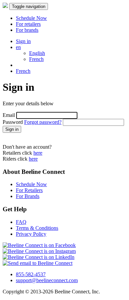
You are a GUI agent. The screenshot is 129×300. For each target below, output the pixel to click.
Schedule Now (31, 184)
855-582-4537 (31, 274)
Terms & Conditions (37, 228)
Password (13, 122)
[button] (71, 47)
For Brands (27, 196)
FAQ (21, 222)
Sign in (23, 41)
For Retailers (29, 190)
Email (9, 115)
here (37, 153)
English (37, 53)
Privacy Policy (31, 234)
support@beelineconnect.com (47, 280)
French (36, 59)
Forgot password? (43, 122)
